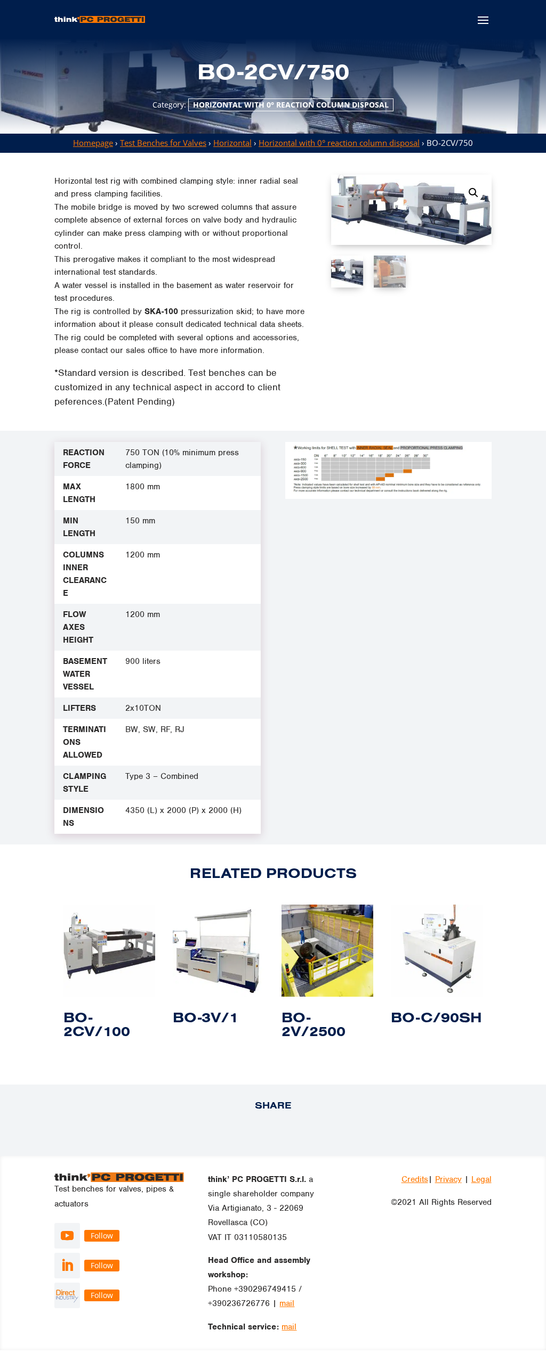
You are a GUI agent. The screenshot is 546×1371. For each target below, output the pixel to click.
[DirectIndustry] (67, 1295)
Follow (102, 1235)
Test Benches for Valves (163, 142)
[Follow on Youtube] (67, 1236)
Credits (415, 1179)
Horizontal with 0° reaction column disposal (291, 105)
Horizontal (232, 142)
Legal (481, 1179)
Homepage (93, 142)
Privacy (448, 1179)
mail (286, 1303)
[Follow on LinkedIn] (67, 1265)
